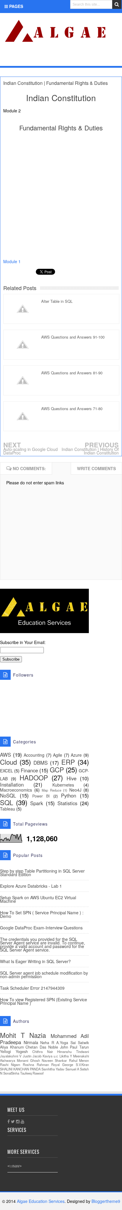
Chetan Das (35, 1047)
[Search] (116, 4)
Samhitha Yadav (53, 1069)
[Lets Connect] (104, 58)
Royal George (62, 1064)
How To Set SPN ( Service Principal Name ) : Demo (42, 914)
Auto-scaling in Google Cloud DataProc (30, 451)
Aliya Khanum (12, 1047)
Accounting (34, 755)
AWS (5, 754)
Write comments (96, 468)
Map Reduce (51, 790)
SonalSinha (11, 1073)
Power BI (41, 796)
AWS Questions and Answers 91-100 (73, 337)
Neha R (47, 1042)
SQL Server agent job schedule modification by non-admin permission (44, 974)
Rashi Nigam (10, 1064)
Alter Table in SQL (57, 301)
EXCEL (6, 771)
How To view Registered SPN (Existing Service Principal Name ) (43, 1001)
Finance (29, 770)
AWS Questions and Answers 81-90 (71, 373)
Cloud (8, 761)
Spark (36, 803)
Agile (57, 755)
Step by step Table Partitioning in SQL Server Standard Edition (42, 872)
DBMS (40, 762)
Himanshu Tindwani (73, 1051)
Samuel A (72, 1069)
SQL (6, 802)
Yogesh (22, 1051)
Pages (15, 6)
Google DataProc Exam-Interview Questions (41, 928)
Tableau (7, 809)
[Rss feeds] (114, 58)
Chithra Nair (42, 1051)
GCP (57, 769)
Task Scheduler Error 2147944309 (32, 988)
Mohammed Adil (70, 1035)
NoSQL (8, 795)
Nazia (37, 1035)
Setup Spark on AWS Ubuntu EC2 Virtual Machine (38, 899)
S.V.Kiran (82, 1064)
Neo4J (75, 790)
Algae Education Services (41, 1201)
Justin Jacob (32, 1056)
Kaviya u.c (50, 1056)
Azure (76, 755)
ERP (68, 761)
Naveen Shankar (54, 1060)
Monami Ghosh (28, 1060)
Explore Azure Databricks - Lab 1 (31, 886)
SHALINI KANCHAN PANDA (20, 1069)
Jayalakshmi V (10, 1056)
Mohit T (12, 1035)
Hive (71, 778)
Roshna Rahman (36, 1064)
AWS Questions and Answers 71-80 (71, 408)
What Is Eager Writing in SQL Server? (35, 961)
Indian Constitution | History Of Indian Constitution (90, 451)
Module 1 (12, 261)
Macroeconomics (16, 790)
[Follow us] (94, 58)
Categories (22, 59)
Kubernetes (63, 785)
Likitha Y (66, 1056)
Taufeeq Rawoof (32, 1073)
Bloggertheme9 (106, 1201)
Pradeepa (10, 1042)
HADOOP (34, 777)
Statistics (67, 803)
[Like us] (85, 58)
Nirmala (31, 1042)
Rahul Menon (79, 1060)
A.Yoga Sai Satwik (72, 1042)
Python (68, 795)
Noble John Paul (62, 1047)
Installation (12, 784)
